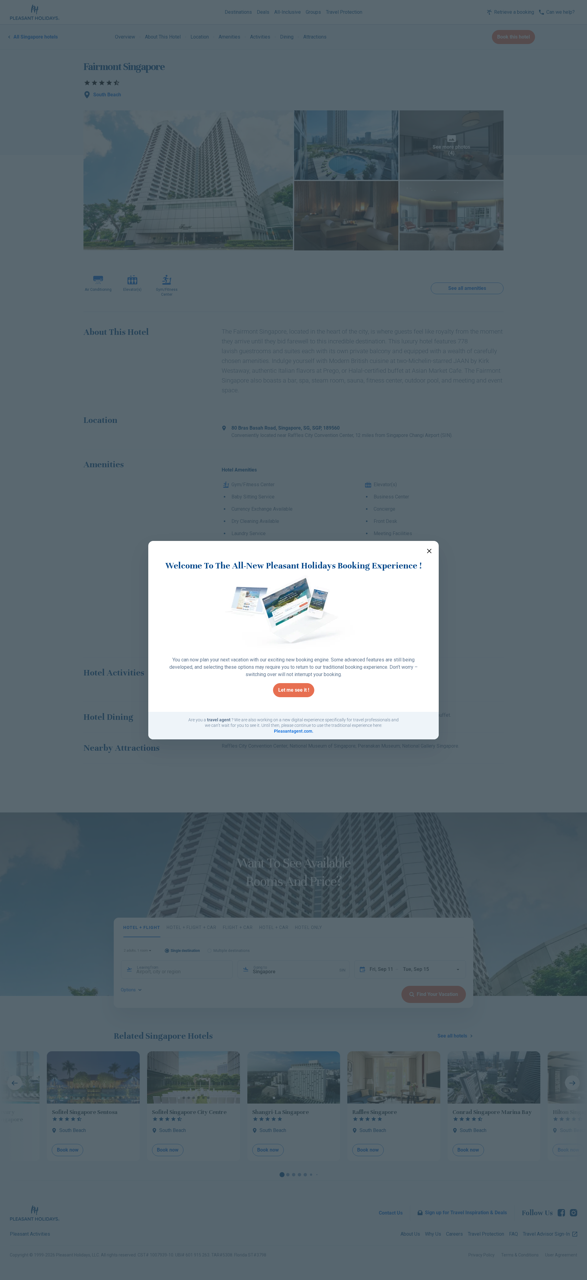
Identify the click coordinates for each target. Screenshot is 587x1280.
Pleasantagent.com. (293, 731)
